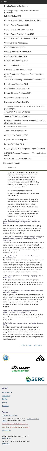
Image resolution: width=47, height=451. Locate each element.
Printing (4, 399)
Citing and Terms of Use (9, 415)
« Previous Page (26, 345)
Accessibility (6, 396)
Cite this (8, 438)
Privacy (4, 402)
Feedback (5, 406)
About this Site (7, 392)
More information (6, 430)
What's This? (5, 443)
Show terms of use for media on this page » (16, 427)
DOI (3, 438)
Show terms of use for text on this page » (15, 424)
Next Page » (37, 345)
